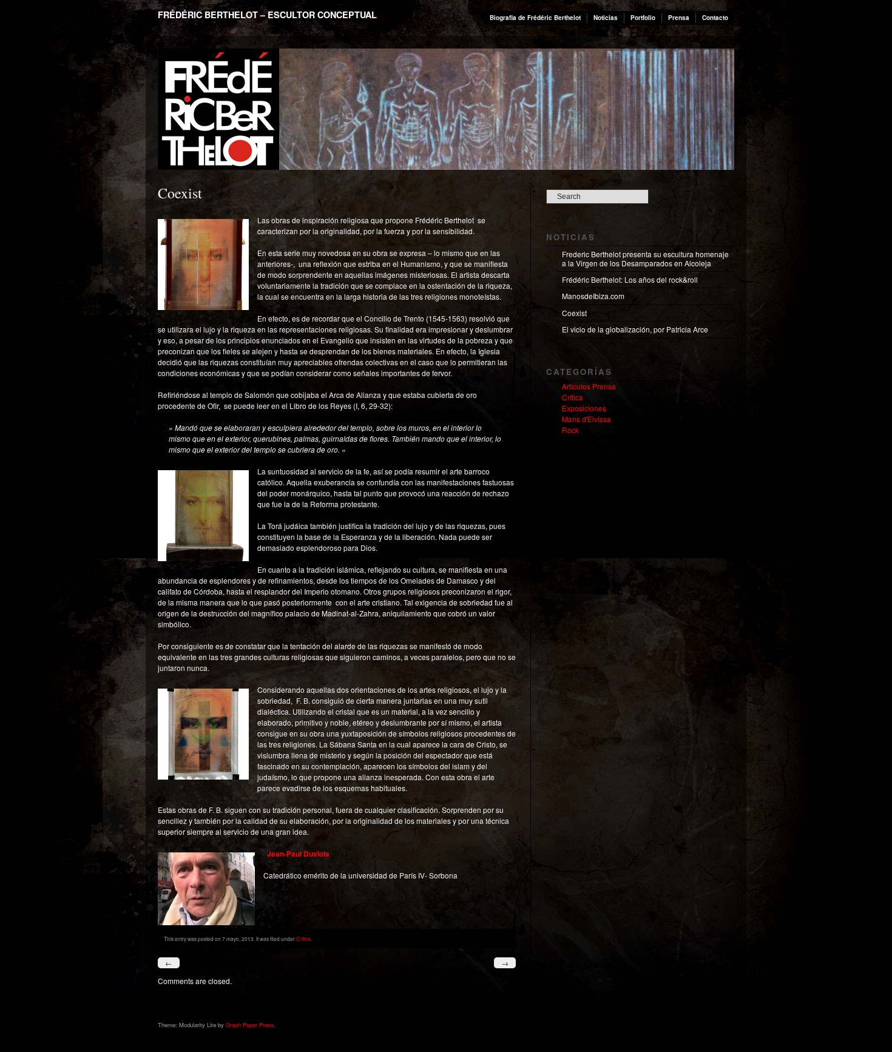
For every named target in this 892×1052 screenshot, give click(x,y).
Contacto (715, 17)
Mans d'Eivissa (586, 419)
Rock (570, 430)
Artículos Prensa (589, 386)
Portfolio (642, 17)
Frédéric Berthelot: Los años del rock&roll (630, 279)
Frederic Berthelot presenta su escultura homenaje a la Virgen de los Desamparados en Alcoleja (645, 258)
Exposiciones (584, 408)
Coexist (574, 313)
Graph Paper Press (250, 1024)
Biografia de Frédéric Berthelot (535, 17)
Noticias (605, 17)
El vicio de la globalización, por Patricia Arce (635, 329)
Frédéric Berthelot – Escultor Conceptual (267, 14)
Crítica (303, 938)
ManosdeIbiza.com (593, 296)
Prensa (678, 17)
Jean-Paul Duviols (298, 853)
